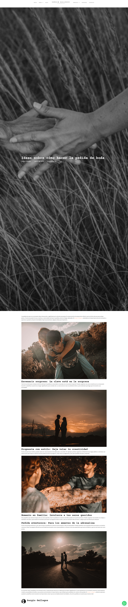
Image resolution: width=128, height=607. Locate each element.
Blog (46, 2)
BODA (40, 2)
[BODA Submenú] (42, 2)
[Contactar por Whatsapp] (124, 603)
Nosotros (84, 2)
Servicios (75, 2)
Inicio (35, 2)
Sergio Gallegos (78, 318)
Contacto (91, 2)
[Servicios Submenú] (79, 2)
